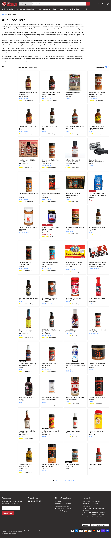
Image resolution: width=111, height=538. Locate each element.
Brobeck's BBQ (23, 468)
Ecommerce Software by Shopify (9, 533)
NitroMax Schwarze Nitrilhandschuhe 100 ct (96, 161)
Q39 (43, 130)
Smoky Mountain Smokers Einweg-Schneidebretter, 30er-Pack (73, 264)
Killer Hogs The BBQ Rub (73, 298)
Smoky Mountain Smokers (72, 268)
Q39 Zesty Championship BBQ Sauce (97, 228)
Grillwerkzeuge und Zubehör (48, 9)
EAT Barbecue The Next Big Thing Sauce (51, 331)
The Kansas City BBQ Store (96, 266)
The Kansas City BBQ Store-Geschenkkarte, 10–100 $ (97, 263)
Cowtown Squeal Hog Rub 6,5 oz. (28, 194)
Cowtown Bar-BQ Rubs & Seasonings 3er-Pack (73, 194)
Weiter (70, 480)
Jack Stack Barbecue (70, 163)
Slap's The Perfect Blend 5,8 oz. (51, 194)
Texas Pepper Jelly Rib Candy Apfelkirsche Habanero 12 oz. (98, 299)
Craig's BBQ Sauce (71, 330)
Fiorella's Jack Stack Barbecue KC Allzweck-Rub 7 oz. (51, 398)
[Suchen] (88, 4)
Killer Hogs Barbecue (71, 300)
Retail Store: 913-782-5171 (90, 503)
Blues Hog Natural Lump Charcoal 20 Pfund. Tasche (97, 194)
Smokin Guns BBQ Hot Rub (97, 330)
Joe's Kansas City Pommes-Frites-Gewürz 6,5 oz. (97, 93)
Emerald (91, 163)
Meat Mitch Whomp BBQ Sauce (27, 398)
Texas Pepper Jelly (93, 301)
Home (4, 14)
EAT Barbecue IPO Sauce (73, 431)
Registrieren (8, 513)
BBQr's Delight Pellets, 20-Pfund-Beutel (73, 93)
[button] (100, 4)
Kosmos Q (91, 367)
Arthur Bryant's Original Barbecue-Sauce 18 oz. (96, 127)
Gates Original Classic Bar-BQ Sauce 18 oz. (74, 127)
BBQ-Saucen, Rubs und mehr (26, 9)
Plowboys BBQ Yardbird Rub (74, 227)
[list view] (108, 67)
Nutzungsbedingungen (62, 506)
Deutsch (85, 525)
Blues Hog (91, 197)
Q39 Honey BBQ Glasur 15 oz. (28, 298)
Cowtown (44, 96)
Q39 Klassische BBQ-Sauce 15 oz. (51, 127)
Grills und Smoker (8, 9)
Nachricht (58, 501)
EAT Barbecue (22, 231)
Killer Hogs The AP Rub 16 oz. (74, 397)
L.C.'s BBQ (21, 367)
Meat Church (92, 434)
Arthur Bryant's (93, 130)
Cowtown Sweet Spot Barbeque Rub (49, 364)
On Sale (85, 9)
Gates (67, 130)
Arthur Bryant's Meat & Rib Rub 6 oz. (51, 432)
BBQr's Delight (69, 96)
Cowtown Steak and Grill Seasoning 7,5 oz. (50, 263)
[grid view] (106, 67)
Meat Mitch (22, 401)
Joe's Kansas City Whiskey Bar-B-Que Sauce (27, 432)
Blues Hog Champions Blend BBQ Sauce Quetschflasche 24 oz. (75, 365)
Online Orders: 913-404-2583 (91, 501)
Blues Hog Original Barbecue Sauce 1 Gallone (51, 228)
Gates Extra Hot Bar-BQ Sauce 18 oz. (96, 465)
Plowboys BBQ (69, 229)
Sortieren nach (22, 67)
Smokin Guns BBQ (93, 332)
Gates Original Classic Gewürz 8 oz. (72, 465)
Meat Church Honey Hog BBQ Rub (98, 432)
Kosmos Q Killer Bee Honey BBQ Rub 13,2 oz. (51, 465)
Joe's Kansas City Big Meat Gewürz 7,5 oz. (50, 161)
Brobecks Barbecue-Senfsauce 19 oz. (25, 465)
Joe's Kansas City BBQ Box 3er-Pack (27, 161)
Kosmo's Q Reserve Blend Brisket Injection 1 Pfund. (97, 364)
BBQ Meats (64, 9)
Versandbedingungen (61, 511)
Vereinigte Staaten (99, 525)
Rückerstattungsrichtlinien (63, 508)
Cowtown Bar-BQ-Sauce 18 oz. (27, 127)
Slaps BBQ (45, 197)
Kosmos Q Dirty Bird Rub (97, 397)
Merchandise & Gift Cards (63, 503)
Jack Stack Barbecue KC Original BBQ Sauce (72, 161)
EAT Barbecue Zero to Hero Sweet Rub (28, 228)
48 (65, 480)
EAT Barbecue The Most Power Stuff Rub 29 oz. (49, 299)
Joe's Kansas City (23, 96)
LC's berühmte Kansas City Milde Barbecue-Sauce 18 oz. (28, 364)
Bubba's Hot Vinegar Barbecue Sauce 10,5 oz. (27, 331)
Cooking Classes (75, 9)
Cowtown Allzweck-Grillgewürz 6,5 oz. (25, 263)
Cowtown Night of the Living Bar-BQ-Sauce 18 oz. (51, 93)
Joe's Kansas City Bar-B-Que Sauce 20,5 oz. (28, 93)
